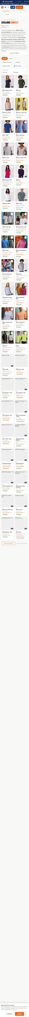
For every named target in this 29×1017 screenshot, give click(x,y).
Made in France (7, 65)
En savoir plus (14, 1009)
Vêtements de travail (8, 62)
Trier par (4, 72)
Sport (12, 58)
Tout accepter (19, 1014)
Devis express (19, 7)
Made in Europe (18, 65)
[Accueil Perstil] (2, 7)
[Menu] (5, 7)
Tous (5, 58)
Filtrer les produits (14, 53)
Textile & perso (8, 1)
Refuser (9, 1013)
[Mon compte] (8, 7)
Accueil (2, 14)
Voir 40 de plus (8, 543)
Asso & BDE (18, 62)
